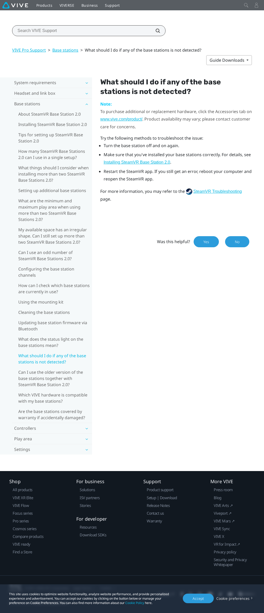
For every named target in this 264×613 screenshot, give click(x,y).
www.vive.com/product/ (121, 119)
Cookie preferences (233, 598)
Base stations (65, 50)
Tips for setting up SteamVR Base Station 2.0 (50, 138)
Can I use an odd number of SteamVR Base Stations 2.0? (45, 255)
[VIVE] (15, 5)
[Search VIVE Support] (155, 31)
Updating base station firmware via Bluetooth (52, 326)
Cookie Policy (134, 603)
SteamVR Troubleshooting (217, 191)
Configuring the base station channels (46, 272)
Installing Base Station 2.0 (137, 162)
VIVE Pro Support (29, 50)
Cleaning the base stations (44, 312)
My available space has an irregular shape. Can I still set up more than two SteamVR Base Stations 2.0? (52, 236)
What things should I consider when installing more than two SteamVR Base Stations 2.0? (53, 174)
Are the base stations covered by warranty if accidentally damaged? (51, 414)
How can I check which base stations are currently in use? (54, 288)
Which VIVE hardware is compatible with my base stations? (52, 398)
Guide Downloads (227, 60)
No (237, 241)
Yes (206, 241)
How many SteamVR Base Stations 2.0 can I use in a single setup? (51, 154)
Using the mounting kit (40, 302)
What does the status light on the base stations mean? (50, 342)
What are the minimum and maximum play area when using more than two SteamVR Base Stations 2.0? (49, 210)
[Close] (246, 5)
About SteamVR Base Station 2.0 (49, 114)
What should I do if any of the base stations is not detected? (52, 359)
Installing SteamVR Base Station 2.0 (52, 124)
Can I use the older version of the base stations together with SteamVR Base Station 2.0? (50, 378)
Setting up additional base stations (52, 190)
